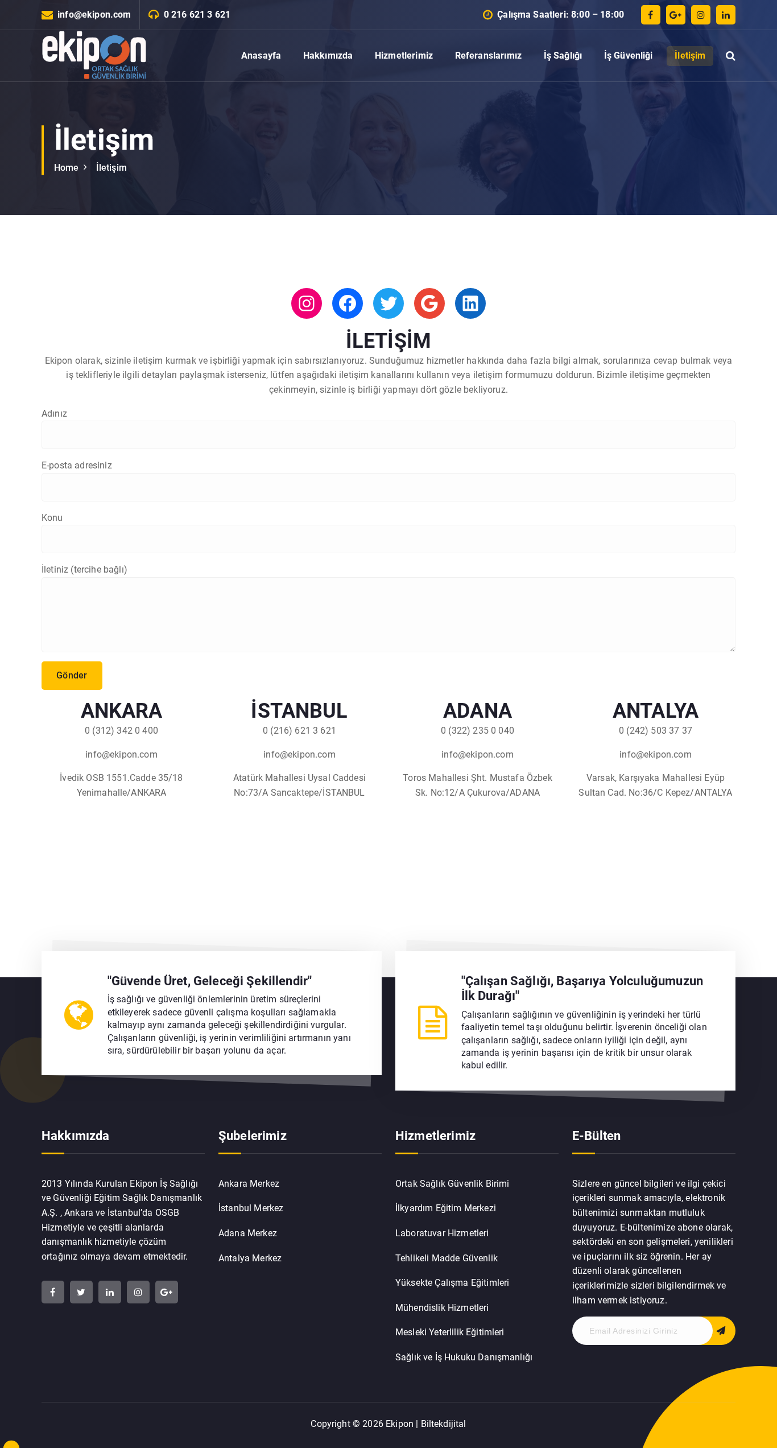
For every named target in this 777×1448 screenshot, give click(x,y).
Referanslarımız (488, 55)
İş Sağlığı (563, 55)
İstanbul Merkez (250, 1208)
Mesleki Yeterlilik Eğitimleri (450, 1332)
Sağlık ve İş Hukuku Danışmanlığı (463, 1357)
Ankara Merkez (248, 1183)
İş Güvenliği (628, 55)
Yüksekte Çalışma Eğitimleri (452, 1282)
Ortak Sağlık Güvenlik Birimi (452, 1183)
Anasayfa (261, 55)
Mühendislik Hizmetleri (442, 1307)
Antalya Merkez (250, 1258)
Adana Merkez (247, 1233)
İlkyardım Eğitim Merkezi (445, 1208)
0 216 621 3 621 (197, 14)
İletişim (690, 55)
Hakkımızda (328, 55)
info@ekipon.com (94, 14)
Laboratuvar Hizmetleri (442, 1233)
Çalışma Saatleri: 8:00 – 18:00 (560, 14)
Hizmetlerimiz (404, 55)
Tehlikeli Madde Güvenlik (446, 1258)
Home (66, 167)
